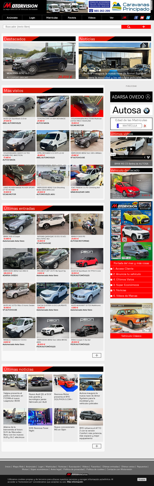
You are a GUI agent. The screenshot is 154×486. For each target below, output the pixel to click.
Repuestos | (143, 466)
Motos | (26, 469)
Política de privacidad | (74, 469)
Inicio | (8, 466)
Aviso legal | (57, 469)
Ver (112, 17)
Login (32, 17)
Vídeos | (86, 466)
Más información (75, 481)
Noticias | (63, 466)
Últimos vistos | (128, 466)
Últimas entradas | (111, 466)
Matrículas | (52, 466)
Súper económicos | (40, 469)
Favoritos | (96, 466)
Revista (72, 17)
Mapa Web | (19, 466)
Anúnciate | (31, 466)
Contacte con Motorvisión (119, 469)
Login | (41, 466)
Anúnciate (12, 17)
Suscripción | (75, 466)
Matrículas (52, 17)
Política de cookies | (96, 469)
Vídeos (91, 17)
